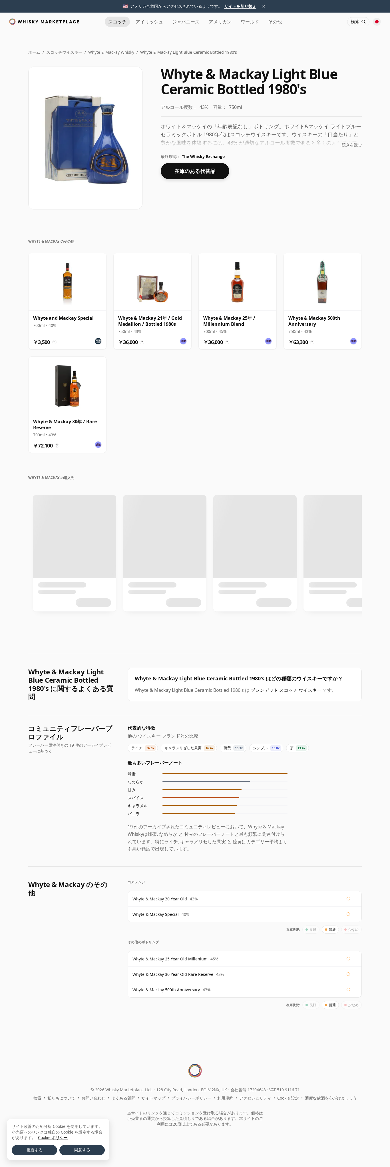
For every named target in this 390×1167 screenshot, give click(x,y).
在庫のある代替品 (195, 170)
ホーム (34, 52)
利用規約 (225, 1098)
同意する (82, 1150)
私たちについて (61, 1098)
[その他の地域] (377, 22)
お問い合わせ (93, 1098)
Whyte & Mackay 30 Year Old (159, 899)
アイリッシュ (149, 22)
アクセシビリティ (255, 1098)
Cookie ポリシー (53, 1137)
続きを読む (352, 144)
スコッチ (117, 22)
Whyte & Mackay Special (155, 914)
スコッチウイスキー (64, 52)
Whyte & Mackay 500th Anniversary (166, 989)
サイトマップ (153, 1098)
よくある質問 (123, 1098)
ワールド (250, 22)
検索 (37, 1098)
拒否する (35, 1150)
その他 (275, 22)
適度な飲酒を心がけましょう (331, 1098)
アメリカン (220, 22)
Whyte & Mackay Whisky (111, 52)
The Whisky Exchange (203, 156)
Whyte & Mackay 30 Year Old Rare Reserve (172, 974)
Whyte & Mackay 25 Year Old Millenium (170, 959)
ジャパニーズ (186, 22)
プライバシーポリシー (191, 1098)
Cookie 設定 (288, 1098)
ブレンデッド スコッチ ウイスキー (286, 690)
